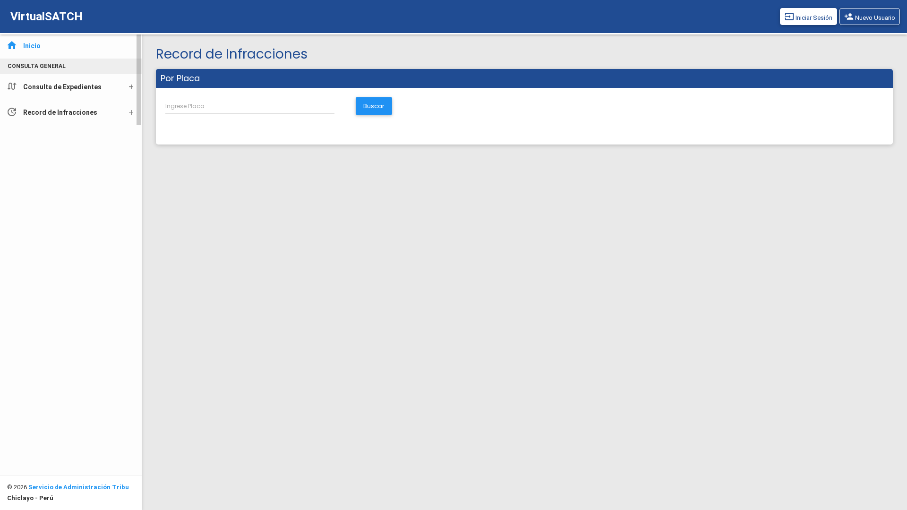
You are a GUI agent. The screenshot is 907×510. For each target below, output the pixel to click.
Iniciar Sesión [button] (808, 16)
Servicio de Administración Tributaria (86, 487)
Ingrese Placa (185, 106)
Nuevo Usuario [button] (869, 16)
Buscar (374, 106)
